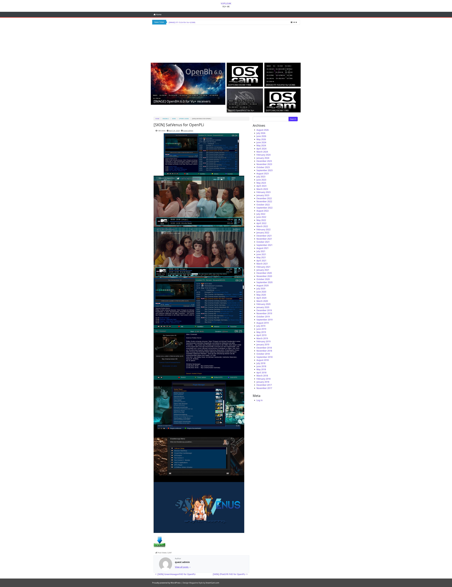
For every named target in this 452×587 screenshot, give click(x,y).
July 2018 (260, 363)
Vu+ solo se (289, 72)
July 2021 (260, 251)
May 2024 (261, 145)
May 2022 (261, 220)
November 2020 (264, 276)
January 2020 (262, 307)
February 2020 (263, 304)
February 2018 (263, 378)
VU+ (274, 66)
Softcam (240, 81)
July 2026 (260, 133)
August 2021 (262, 248)
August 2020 (262, 285)
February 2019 (263, 341)
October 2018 (263, 353)
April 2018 (261, 372)
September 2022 (264, 207)
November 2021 (264, 238)
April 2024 (261, 148)
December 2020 (264, 273)
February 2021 (263, 266)
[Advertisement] (226, 43)
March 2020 (262, 301)
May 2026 (261, 139)
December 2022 (264, 198)
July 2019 (260, 325)
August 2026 (262, 129)
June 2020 (261, 291)
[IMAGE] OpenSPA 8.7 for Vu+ (180, 22)
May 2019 (261, 332)
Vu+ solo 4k (183, 95)
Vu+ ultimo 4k (193, 95)
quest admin (188, 131)
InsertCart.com (212, 582)
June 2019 (261, 328)
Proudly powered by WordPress (166, 582)
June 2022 (261, 217)
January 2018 (262, 381)
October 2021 (263, 241)
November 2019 (264, 313)
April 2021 (261, 260)
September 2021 (264, 245)
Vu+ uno (289, 75)
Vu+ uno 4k (203, 95)
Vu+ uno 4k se (214, 95)
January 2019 (262, 344)
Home (158, 14)
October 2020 (263, 279)
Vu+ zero (290, 78)
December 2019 (264, 310)
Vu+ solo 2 (270, 72)
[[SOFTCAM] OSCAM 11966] (245, 74)
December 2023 (264, 161)
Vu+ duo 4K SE (173, 95)
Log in (259, 400)
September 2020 (264, 282)
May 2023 (261, 182)
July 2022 (260, 213)
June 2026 (261, 136)
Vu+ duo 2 (288, 66)
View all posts (182, 567)
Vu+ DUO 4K (162, 95)
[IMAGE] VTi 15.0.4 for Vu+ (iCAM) (280, 85)
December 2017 (264, 384)
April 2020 (261, 297)
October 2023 (263, 167)
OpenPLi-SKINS (184, 118)
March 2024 (262, 151)
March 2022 (262, 226)
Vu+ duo (280, 66)
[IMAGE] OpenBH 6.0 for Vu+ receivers (182, 101)
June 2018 (261, 366)
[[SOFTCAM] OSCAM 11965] (282, 99)
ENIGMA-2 (166, 118)
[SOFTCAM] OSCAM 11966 (239, 85)
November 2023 (264, 164)
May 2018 (261, 369)
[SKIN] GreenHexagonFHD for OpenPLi (176, 574)
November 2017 (264, 388)
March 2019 (262, 338)
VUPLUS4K (226, 3)
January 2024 (262, 158)
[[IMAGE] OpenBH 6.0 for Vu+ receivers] (188, 83)
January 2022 (262, 232)
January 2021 (262, 269)
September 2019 (264, 319)
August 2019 (262, 322)
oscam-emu (232, 81)
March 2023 (262, 189)
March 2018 (262, 375)
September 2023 (264, 170)
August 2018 (262, 360)
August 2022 (262, 210)
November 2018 (264, 350)
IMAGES (155, 95)
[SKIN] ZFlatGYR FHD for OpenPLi (229, 574)
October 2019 (263, 316)
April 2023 (261, 185)
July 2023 (260, 176)
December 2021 (264, 235)
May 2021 (261, 257)
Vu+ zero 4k (156, 98)
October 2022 (263, 204)
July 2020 (260, 288)
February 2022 (263, 229)
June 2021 (261, 254)
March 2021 (262, 263)
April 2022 (261, 223)
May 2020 (261, 294)
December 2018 (264, 347)
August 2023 (262, 173)
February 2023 (263, 192)
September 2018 (264, 357)
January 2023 (262, 195)
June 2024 (261, 142)
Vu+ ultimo (270, 75)
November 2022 (264, 201)
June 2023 (261, 179)
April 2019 (261, 335)
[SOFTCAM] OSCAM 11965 (277, 110)
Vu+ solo (289, 69)
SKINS (174, 118)
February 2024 (263, 154)
